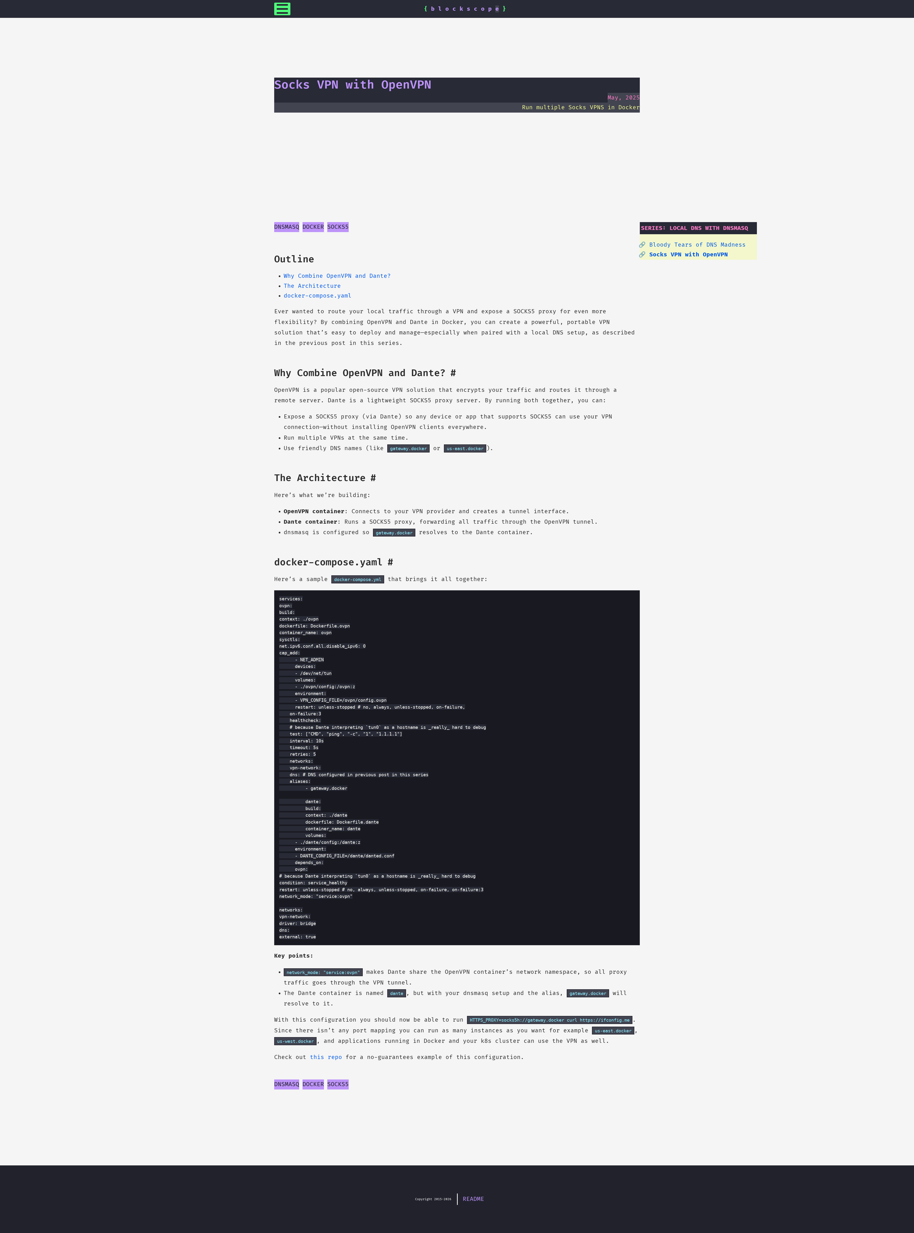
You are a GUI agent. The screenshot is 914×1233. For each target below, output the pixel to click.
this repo (326, 1057)
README (473, 1199)
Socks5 (338, 227)
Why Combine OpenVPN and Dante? (337, 276)
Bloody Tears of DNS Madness (697, 244)
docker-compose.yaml (318, 295)
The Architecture (312, 286)
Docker (313, 227)
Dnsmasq (286, 227)
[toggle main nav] (282, 9)
